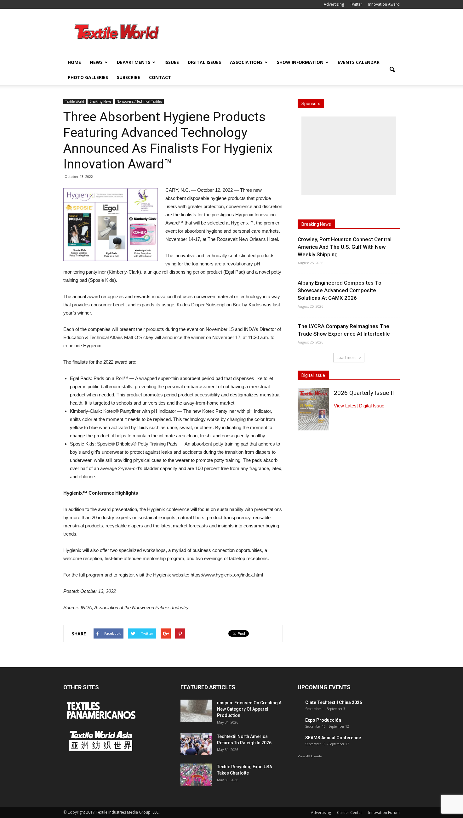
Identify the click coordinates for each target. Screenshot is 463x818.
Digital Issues (204, 62)
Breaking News (100, 101)
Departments (133, 62)
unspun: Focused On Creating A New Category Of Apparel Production (249, 709)
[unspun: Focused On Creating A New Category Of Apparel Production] (196, 711)
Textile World (74, 101)
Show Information (300, 62)
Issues (171, 62)
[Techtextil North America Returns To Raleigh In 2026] (196, 744)
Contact (160, 77)
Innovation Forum (384, 812)
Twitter (356, 4)
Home (74, 62)
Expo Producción (323, 720)
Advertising (334, 4)
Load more (347, 357)
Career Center (349, 812)
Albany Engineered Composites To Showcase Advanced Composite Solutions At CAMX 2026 (339, 290)
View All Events (310, 756)
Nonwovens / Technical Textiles (139, 101)
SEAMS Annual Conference (333, 737)
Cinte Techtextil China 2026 (333, 702)
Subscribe (128, 77)
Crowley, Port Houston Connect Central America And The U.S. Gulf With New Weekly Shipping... (345, 247)
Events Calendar (359, 62)
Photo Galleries (88, 77)
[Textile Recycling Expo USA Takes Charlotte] (196, 775)
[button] (392, 69)
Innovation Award (384, 4)
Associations (246, 62)
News (96, 62)
